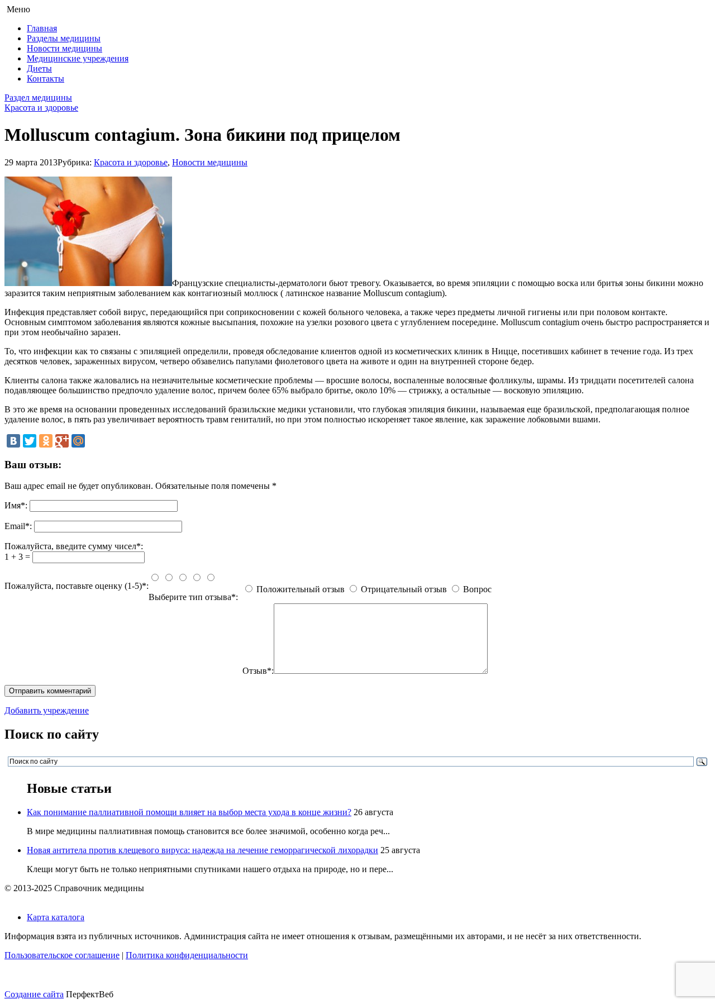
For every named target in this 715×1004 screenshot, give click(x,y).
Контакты (45, 78)
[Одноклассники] (46, 441)
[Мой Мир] (78, 441)
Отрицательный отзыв (404, 589)
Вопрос (477, 589)
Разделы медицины (64, 38)
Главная (42, 28)
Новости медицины (64, 48)
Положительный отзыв (300, 589)
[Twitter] (29, 441)
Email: (18, 526)
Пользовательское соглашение (62, 955)
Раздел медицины (38, 97)
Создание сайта (34, 994)
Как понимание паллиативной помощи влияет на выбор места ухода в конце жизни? (189, 812)
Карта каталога (55, 917)
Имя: (15, 505)
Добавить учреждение (46, 710)
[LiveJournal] (94, 441)
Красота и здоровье (41, 107)
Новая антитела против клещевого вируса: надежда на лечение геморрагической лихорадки (202, 850)
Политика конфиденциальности (187, 955)
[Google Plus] (62, 441)
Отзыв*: (258, 670)
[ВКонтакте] (13, 441)
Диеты (39, 68)
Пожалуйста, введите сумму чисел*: (73, 546)
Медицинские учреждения (77, 58)
